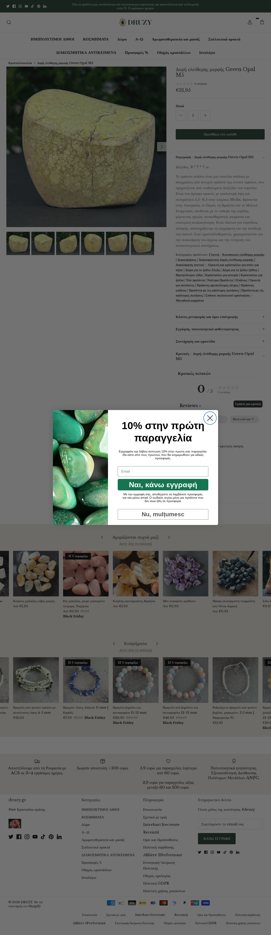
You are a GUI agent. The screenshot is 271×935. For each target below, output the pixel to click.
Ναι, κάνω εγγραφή (163, 484)
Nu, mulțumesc (163, 514)
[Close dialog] (210, 418)
